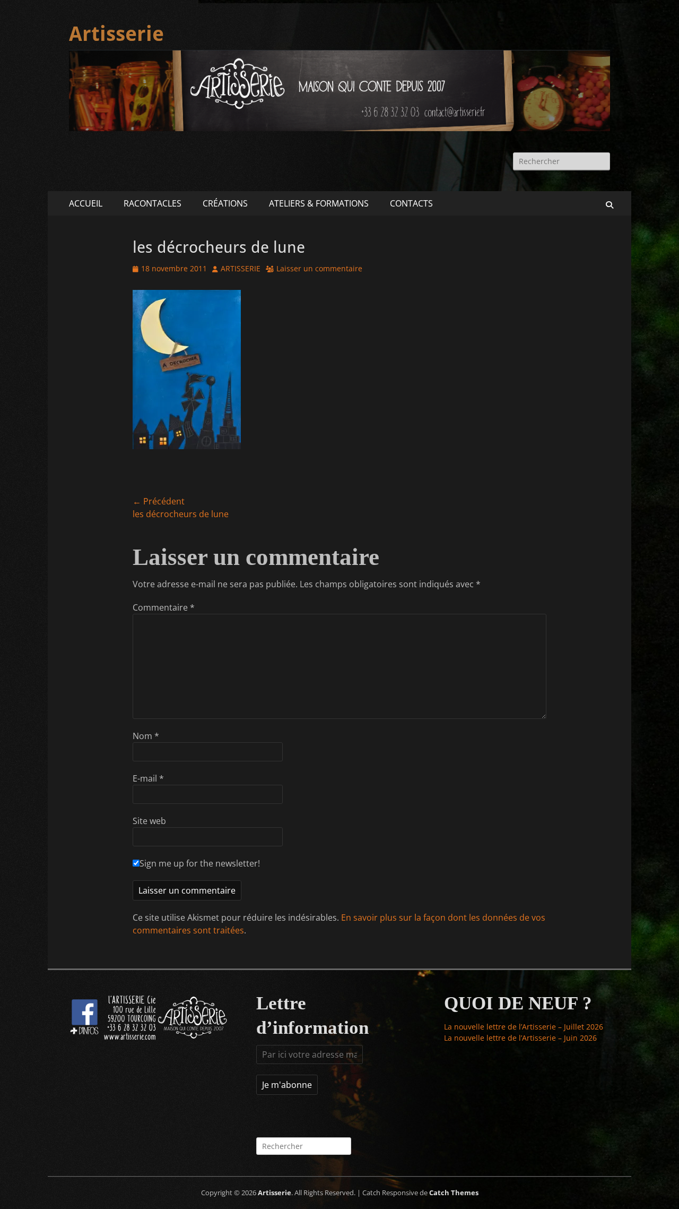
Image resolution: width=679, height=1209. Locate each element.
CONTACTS (411, 203)
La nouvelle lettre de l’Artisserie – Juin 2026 (520, 1038)
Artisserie (116, 34)
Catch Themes (453, 1192)
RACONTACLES (152, 203)
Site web (149, 821)
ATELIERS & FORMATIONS (319, 203)
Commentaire (164, 607)
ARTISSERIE (240, 268)
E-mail (148, 778)
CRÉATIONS (225, 203)
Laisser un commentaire (319, 268)
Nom (146, 736)
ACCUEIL (85, 203)
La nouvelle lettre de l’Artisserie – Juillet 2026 (523, 1027)
